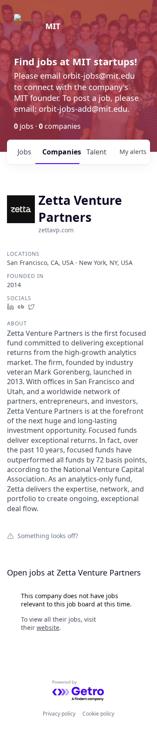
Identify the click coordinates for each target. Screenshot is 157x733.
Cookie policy (98, 713)
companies (60, 152)
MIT (52, 26)
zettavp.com (56, 230)
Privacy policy (59, 713)
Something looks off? (47, 535)
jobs (24, 152)
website (48, 627)
